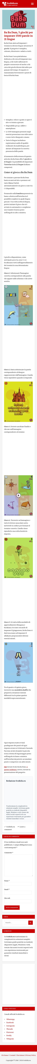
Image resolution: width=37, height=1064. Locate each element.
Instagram (10, 1026)
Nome (7, 881)
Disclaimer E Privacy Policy (26, 1055)
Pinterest (10, 1032)
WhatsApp (10, 1019)
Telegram (10, 1039)
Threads (9, 1029)
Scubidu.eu (10, 827)
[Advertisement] (18, 97)
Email (7, 889)
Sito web (7, 898)
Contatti (12, 1055)
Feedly (8, 1035)
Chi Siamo (4, 1055)
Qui (5, 767)
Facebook (10, 1023)
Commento (8, 853)
